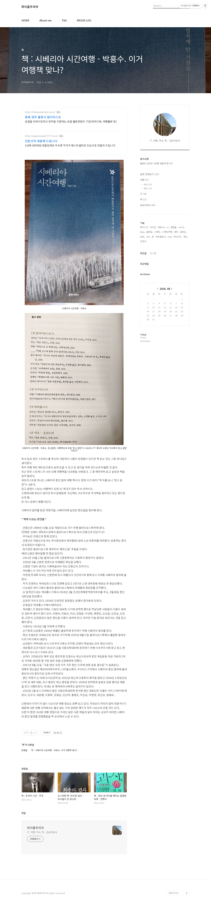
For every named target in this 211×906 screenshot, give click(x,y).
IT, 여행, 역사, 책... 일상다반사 (42, 832)
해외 (148, 188)
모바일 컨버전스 (176, 887)
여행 (144, 179)
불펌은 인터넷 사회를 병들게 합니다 (156, 163)
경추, (176, 231)
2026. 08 (165, 288)
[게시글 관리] (35, 732)
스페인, (157, 231)
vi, (168, 227)
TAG (64, 20)
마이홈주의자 (29, 7)
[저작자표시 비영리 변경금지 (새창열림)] (57, 732)
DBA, (142, 236)
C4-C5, (181, 227)
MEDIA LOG (84, 20)
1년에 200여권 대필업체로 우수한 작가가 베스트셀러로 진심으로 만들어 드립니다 (70, 145)
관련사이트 (174, 892)
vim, (148, 236)
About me (45, 20)
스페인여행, (167, 231)
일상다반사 (147, 205)
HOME (25, 20)
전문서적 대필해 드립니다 (41, 141)
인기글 (153, 253)
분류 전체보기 (149, 174)
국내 (148, 184)
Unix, (169, 236)
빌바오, (183, 231)
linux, (142, 231)
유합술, (173, 227)
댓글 (23, 813)
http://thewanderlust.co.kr (40, 112)
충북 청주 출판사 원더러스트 (43, 117)
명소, (185, 236)
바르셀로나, (161, 236)
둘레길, (149, 231)
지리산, (153, 227)
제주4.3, (162, 227)
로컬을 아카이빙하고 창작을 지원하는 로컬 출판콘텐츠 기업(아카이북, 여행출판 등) (71, 121)
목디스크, (144, 227)
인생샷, (143, 241)
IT (143, 193)
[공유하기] (31, 732)
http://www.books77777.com (41, 136)
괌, (153, 236)
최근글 (143, 253)
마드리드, (178, 236)
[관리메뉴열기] (205, 5)
